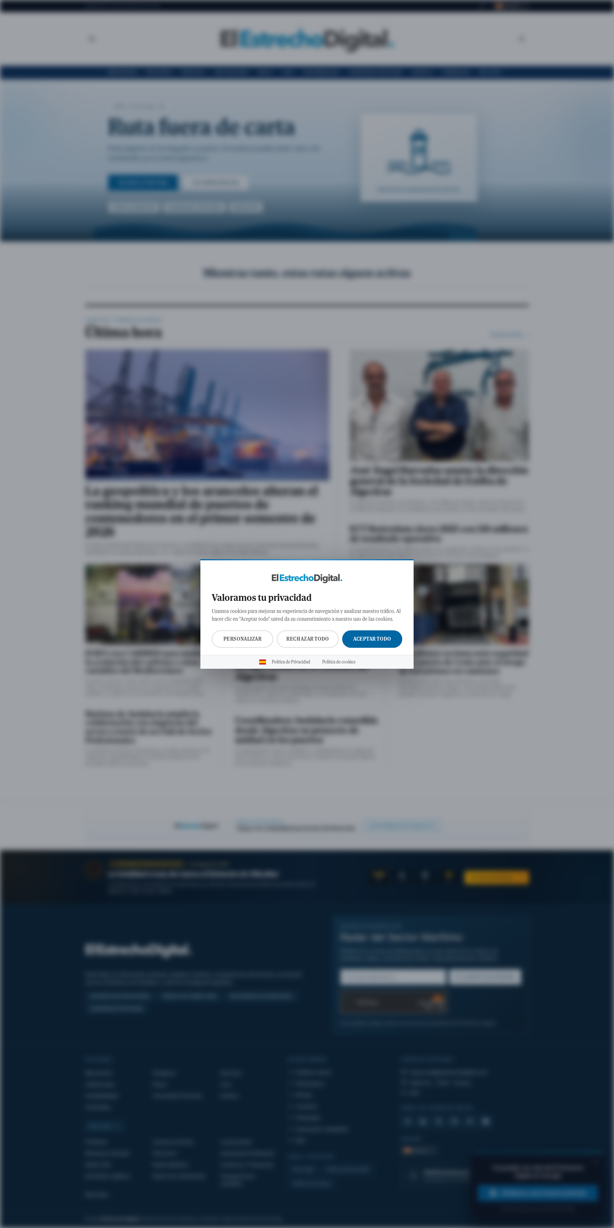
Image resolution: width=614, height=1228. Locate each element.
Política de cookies (338, 662)
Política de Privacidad (291, 662)
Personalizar (242, 639)
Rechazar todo (307, 639)
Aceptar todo (372, 639)
